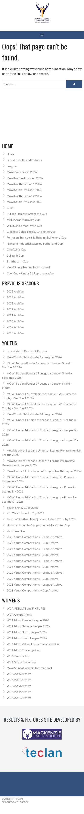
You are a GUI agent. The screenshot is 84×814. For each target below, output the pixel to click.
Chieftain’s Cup (16, 249)
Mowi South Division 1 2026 (24, 189)
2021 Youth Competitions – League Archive (34, 584)
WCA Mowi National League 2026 (28, 626)
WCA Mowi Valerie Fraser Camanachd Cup (34, 644)
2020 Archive (15, 321)
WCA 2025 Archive (19, 673)
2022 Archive (15, 309)
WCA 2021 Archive (19, 697)
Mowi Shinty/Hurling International (28, 267)
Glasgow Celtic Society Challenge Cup (31, 231)
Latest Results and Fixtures (24, 160)
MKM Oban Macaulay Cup (23, 219)
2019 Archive (15, 327)
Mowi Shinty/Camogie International (29, 668)
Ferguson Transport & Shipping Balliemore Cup (36, 237)
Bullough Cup (15, 255)
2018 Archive (15, 333)
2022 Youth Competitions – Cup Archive (32, 578)
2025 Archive (15, 291)
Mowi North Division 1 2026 (24, 184)
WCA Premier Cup (18, 656)
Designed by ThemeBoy (15, 802)
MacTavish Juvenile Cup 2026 (25, 513)
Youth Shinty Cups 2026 (22, 507)
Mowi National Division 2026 (25, 178)
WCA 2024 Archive (19, 680)
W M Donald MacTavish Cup (24, 225)
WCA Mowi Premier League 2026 (28, 620)
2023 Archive (15, 303)
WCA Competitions (19, 614)
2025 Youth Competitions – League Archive (34, 537)
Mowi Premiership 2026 (22, 172)
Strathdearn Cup (17, 261)
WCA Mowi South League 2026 (27, 638)
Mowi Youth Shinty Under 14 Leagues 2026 (34, 414)
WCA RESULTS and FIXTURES (26, 608)
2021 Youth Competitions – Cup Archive (32, 590)
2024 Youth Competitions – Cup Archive (32, 554)
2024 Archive (15, 297)
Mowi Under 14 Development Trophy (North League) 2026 (44, 471)
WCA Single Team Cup (21, 662)
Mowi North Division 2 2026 (24, 196)
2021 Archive (15, 315)
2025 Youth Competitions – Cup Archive (32, 542)
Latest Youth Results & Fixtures (27, 351)
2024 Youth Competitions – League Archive (34, 549)
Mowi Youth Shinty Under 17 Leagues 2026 (34, 357)
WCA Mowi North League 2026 (26, 632)
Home (10, 154)
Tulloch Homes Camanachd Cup (27, 213)
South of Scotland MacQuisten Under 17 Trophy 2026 (41, 519)
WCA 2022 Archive (19, 692)
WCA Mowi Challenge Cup (24, 650)
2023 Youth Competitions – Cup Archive (32, 566)
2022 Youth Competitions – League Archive (34, 572)
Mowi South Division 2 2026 (24, 201)
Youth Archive (16, 531)
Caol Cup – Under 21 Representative (30, 273)
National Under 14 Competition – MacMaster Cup (38, 525)
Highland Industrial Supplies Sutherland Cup (35, 243)
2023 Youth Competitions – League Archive (34, 560)
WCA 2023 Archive (19, 685)
